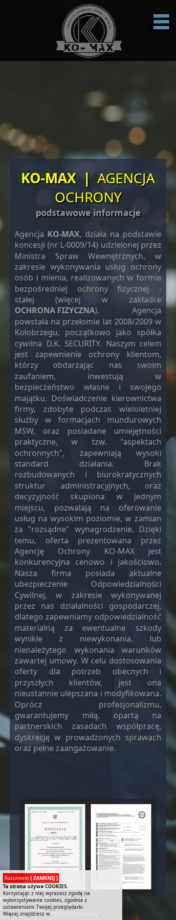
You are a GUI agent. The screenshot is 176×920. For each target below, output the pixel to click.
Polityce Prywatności (75, 913)
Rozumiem (31, 878)
